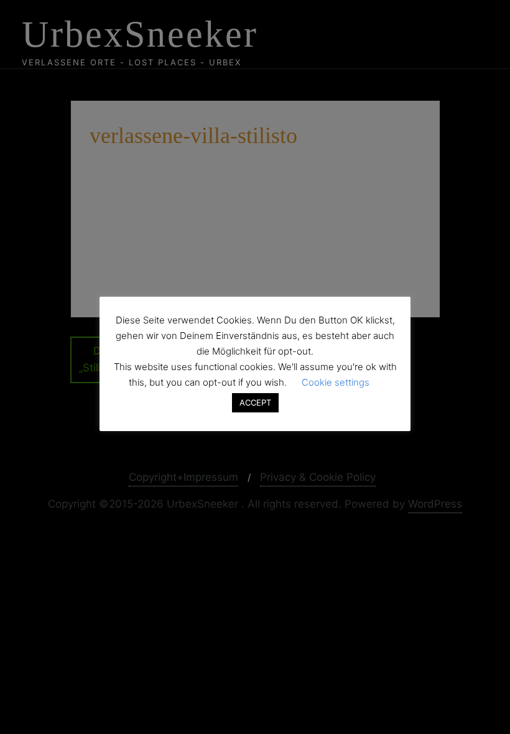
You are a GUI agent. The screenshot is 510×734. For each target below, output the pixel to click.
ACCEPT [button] (255, 402)
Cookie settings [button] (335, 382)
